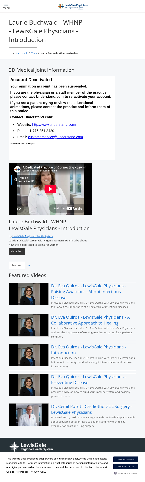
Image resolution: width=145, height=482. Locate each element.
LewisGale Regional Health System (32, 236)
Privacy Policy (38, 471)
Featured (17, 265)
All (29, 265)
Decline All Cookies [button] (126, 459)
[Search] (125, 6)
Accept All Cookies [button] (125, 466)
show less (17, 251)
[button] (125, 473)
